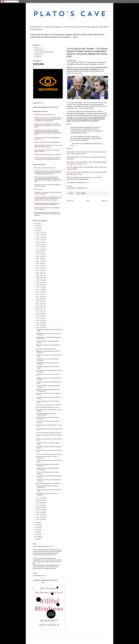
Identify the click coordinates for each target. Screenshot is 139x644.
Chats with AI (38, 56)
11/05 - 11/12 (40, 249)
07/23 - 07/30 (40, 282)
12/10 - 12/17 (40, 239)
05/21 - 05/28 (40, 304)
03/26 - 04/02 (40, 323)
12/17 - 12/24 (40, 237)
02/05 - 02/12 (40, 507)
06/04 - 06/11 (40, 299)
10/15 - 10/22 (40, 254)
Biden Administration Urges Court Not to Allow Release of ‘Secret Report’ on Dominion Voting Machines (47, 214)
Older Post (104, 200)
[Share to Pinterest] (85, 193)
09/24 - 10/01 (40, 261)
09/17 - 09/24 (40, 263)
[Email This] (77, 193)
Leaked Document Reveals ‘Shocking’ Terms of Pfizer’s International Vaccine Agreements (47, 203)
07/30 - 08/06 (40, 280)
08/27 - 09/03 (40, 270)
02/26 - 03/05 (40, 500)
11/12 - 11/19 (40, 246)
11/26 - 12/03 (40, 244)
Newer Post (70, 200)
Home (87, 200)
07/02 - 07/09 (40, 289)
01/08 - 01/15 (40, 517)
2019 (36, 529)
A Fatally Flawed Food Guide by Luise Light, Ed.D (48, 154)
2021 (36, 525)
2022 (36, 522)
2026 (36, 223)
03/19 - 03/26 (40, 325)
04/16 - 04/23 (40, 315)
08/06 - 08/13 (40, 277)
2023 (36, 230)
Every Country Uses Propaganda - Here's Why (48, 405)
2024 (36, 228)
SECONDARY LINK (81, 188)
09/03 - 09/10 (40, 268)
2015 (36, 539)
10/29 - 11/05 (40, 251)
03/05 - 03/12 (40, 498)
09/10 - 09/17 (40, 266)
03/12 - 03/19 (40, 327)
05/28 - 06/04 (40, 301)
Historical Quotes (39, 50)
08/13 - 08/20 (40, 275)
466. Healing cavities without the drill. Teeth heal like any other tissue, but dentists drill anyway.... (47, 158)
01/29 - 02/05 (40, 510)
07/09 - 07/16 (40, 287)
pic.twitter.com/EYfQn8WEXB (79, 140)
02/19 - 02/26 (40, 502)
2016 (36, 536)
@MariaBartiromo (86, 138)
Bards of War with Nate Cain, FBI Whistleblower (47, 142)
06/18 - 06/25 (40, 294)
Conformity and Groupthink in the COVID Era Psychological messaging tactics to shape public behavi (47, 125)
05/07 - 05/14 (40, 308)
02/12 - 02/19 (40, 505)
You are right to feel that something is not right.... (49, 454)
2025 (36, 225)
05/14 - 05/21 (40, 306)
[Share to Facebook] (83, 193)
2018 (36, 532)
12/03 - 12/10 (40, 242)
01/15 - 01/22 (40, 514)
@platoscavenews (48, 546)
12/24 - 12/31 (40, 235)
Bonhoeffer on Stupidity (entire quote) (44, 114)
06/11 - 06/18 (40, 296)
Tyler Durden (70, 182)
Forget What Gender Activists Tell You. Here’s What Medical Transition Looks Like (48, 146)
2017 (36, 534)
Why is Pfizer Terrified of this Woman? (46, 349)
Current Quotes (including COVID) (43, 52)
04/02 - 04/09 (40, 320)
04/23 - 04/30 (40, 313)
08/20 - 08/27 (40, 273)
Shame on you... (38, 189)
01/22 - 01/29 (40, 512)
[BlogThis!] (79, 193)
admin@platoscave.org (39, 575)
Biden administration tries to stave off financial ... (49, 483)
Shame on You (38, 54)
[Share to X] (81, 193)
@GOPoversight (91, 129)
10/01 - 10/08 (40, 258)
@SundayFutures (97, 138)
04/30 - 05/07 (40, 311)
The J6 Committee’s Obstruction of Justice (47, 407)
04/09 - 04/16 (40, 318)
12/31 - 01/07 (40, 232)
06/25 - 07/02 (40, 292)
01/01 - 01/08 (40, 519)
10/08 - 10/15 (40, 256)
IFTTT (70, 186)
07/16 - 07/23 (40, 285)
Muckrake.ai (37, 48)
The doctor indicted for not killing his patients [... (49, 432)
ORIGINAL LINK (71, 60)
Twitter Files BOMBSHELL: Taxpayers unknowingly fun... (46, 414)
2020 (36, 527)
